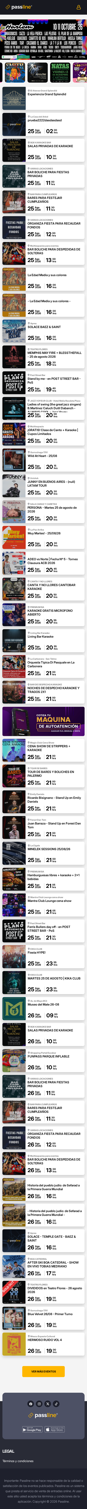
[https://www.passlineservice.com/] (43, 721)
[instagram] (39, 1404)
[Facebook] (30, 1404)
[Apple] (55, 1429)
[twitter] (47, 1404)
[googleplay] (32, 1429)
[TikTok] (56, 1404)
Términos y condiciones (17, 1461)
